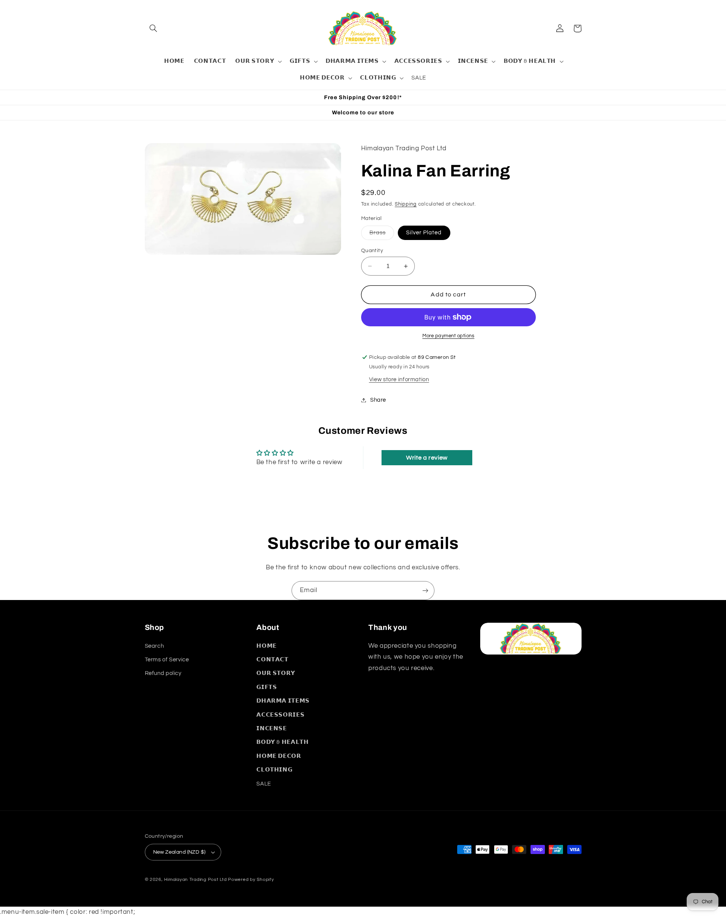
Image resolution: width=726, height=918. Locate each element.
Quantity (372, 250)
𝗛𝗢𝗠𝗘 (266, 646)
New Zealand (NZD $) (179, 852)
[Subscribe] (425, 590)
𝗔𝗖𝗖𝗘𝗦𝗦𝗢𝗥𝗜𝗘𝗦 (280, 715)
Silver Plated (424, 232)
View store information (399, 379)
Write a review (427, 458)
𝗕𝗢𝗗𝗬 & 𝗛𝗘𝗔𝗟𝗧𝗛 (282, 742)
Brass (381, 234)
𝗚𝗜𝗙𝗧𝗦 (266, 687)
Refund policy (163, 673)
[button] (153, 28)
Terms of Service (167, 659)
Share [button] (378, 400)
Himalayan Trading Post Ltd (195, 879)
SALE (263, 784)
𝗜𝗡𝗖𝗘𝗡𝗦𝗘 (271, 728)
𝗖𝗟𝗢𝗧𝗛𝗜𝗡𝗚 (274, 770)
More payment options (448, 336)
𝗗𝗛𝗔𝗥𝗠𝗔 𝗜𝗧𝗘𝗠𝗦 (283, 701)
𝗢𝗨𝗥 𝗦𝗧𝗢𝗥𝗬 (275, 673)
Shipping (406, 204)
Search (154, 646)
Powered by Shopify (251, 879)
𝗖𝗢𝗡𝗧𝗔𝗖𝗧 (272, 659)
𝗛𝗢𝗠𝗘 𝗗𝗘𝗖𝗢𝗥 (278, 756)
